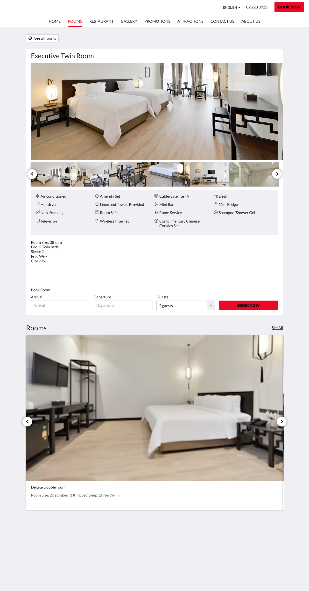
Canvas (272, 577)
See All (277, 327)
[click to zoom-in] (154, 111)
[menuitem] (55, 21)
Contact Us (124, 536)
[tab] (133, 528)
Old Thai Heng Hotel (36, 7)
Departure (102, 297)
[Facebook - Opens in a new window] (260, 539)
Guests (162, 297)
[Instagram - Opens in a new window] (273, 539)
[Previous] (32, 174)
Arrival (36, 297)
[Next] (277, 174)
